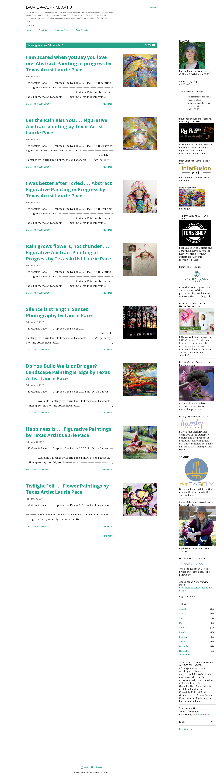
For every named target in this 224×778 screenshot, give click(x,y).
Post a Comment (42, 104)
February (183, 637)
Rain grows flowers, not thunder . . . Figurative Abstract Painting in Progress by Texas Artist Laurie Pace (68, 252)
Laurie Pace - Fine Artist (50, 7)
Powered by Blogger (93, 767)
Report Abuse (185, 729)
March (182, 632)
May (181, 623)
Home (28, 30)
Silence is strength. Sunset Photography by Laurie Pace (59, 312)
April (181, 627)
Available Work (61, 30)
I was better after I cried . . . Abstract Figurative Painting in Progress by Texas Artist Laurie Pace (69, 189)
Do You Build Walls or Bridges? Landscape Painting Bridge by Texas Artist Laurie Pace (68, 372)
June (181, 618)
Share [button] (29, 104)
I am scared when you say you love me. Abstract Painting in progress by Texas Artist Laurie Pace (68, 63)
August (182, 609)
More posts (108, 536)
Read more (108, 104)
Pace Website (82, 30)
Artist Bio (43, 30)
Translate (203, 714)
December (184, 646)
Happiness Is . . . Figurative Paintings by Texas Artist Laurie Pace (68, 432)
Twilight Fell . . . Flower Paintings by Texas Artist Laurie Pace (67, 489)
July (181, 613)
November (184, 651)
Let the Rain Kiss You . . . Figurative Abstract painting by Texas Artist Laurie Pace (66, 126)
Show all (150, 45)
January (183, 641)
